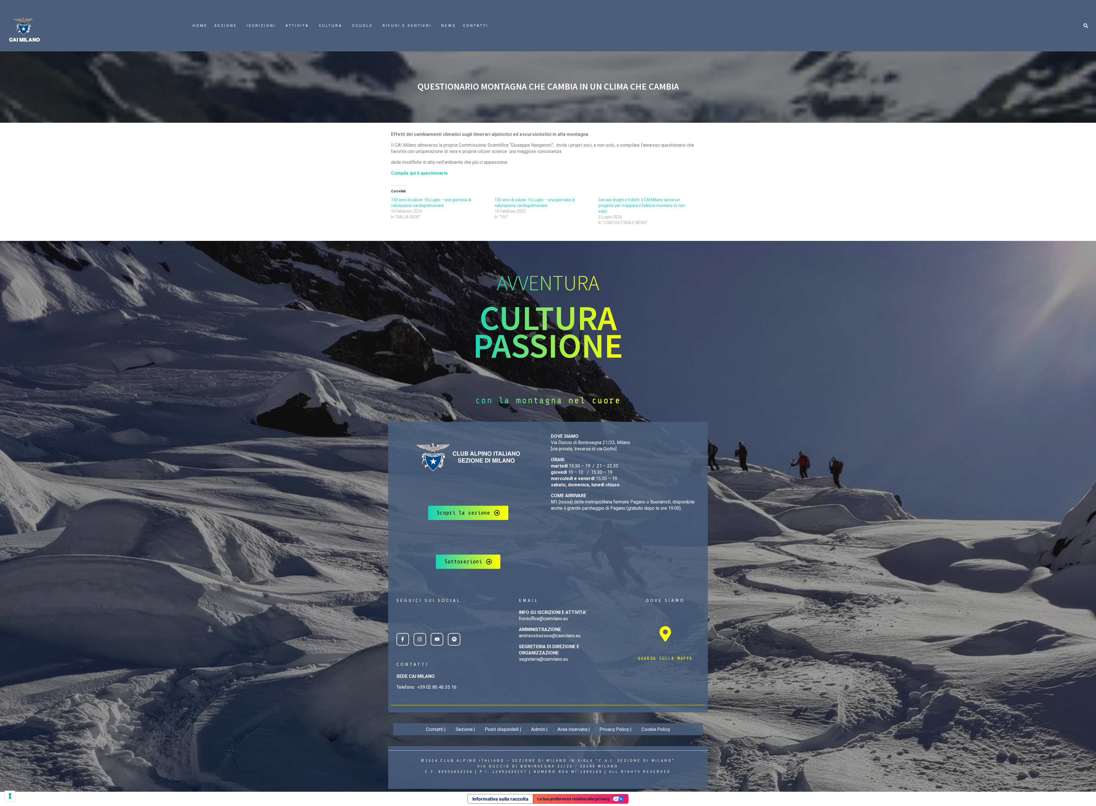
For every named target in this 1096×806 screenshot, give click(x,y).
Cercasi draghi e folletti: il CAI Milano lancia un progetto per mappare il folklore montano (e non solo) (641, 205)
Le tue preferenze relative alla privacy (573, 798)
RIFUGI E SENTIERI (407, 25)
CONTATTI (475, 25)
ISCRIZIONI (261, 25)
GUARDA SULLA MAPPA (665, 658)
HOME (200, 25)
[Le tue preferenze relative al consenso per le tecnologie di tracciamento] (10, 796)
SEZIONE (225, 25)
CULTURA (330, 25)
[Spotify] (454, 639)
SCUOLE (362, 25)
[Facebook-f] (402, 639)
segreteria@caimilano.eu (543, 659)
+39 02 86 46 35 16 (436, 687)
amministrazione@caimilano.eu (550, 635)
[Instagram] (420, 639)
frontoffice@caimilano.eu (543, 618)
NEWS (448, 25)
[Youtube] (437, 639)
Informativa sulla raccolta (500, 799)
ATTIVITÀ (297, 25)
